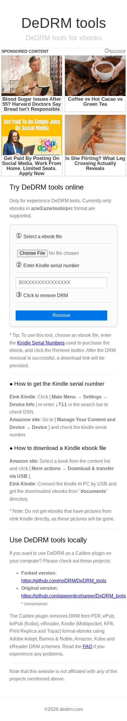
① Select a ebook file (39, 236)
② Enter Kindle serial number (47, 265)
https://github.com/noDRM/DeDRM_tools (63, 580)
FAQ (87, 646)
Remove (61, 315)
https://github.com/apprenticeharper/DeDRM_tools (73, 595)
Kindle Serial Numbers (41, 342)
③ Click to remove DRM (42, 295)
